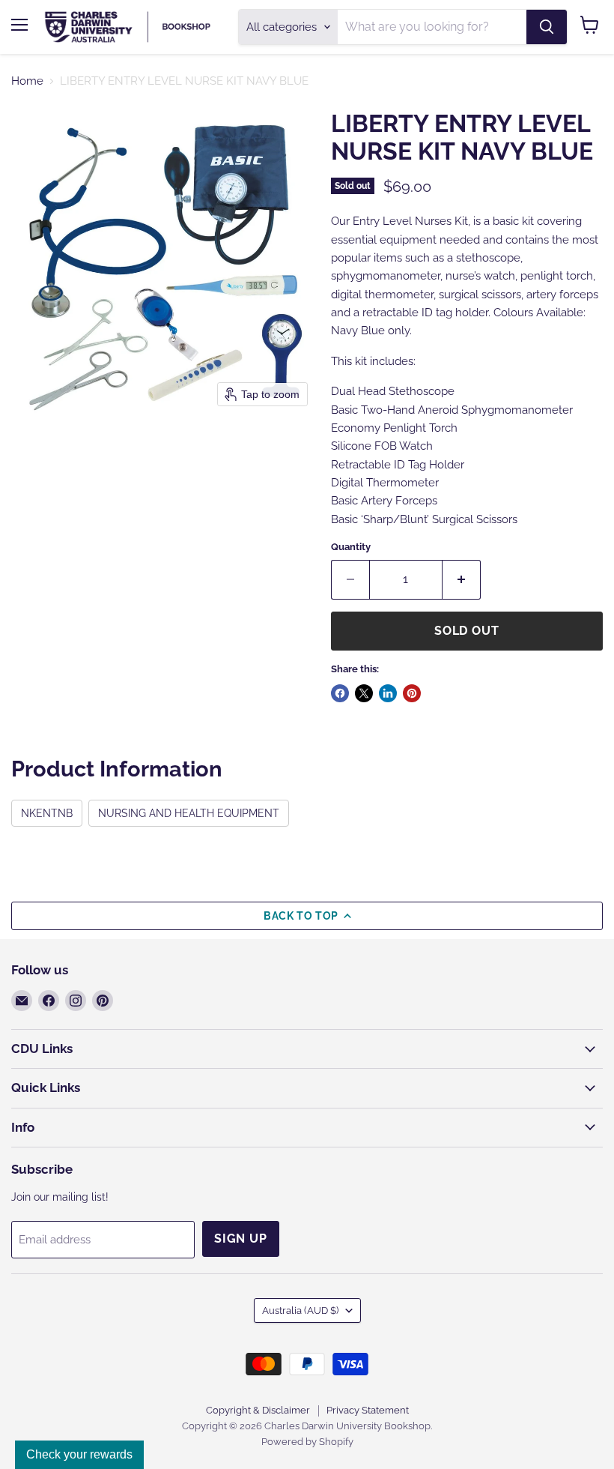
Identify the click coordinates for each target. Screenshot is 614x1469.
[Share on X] (364, 693)
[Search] (546, 27)
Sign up (240, 1238)
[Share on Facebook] (340, 693)
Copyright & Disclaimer (258, 1410)
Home (27, 81)
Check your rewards (79, 1454)
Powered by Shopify (307, 1441)
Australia (300, 1310)
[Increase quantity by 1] (462, 579)
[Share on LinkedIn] (388, 693)
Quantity (351, 546)
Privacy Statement (367, 1410)
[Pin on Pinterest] (412, 693)
